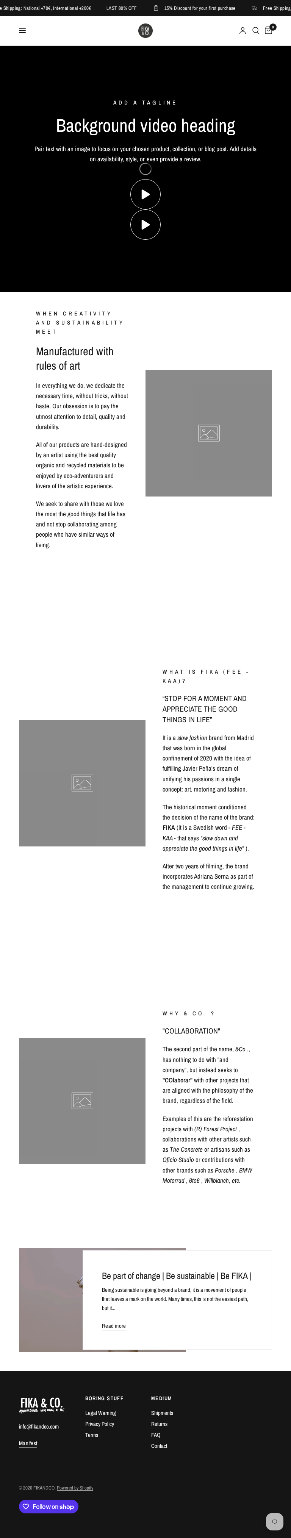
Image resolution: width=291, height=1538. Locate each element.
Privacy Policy (99, 1424)
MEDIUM (161, 1398)
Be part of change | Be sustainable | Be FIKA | (176, 1275)
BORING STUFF (104, 1398)
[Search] (256, 30)
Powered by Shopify (75, 1488)
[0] (267, 30)
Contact (159, 1446)
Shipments (162, 1413)
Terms (91, 1435)
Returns (159, 1424)
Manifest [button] (28, 1443)
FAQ (156, 1435)
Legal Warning (100, 1413)
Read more (114, 1326)
